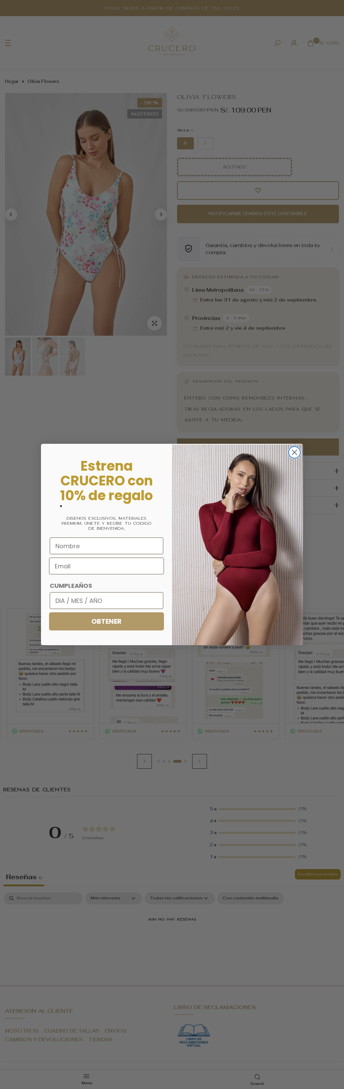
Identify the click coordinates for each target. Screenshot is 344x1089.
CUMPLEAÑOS (71, 585)
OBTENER (106, 621)
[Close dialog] (294, 452)
